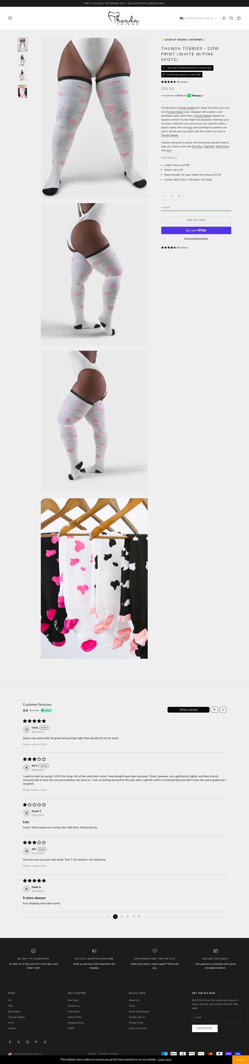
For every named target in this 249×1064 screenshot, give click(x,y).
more (168, 150)
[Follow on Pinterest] (36, 1042)
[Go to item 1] (22, 45)
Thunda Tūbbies (186, 107)
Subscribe (205, 1028)
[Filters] (214, 710)
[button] (169, 81)
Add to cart (196, 220)
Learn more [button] (164, 1059)
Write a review (189, 710)
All (9, 1000)
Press (132, 1005)
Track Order (74, 1011)
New (10, 1005)
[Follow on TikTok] (45, 1042)
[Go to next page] (140, 916)
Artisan (12, 1028)
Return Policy (75, 1017)
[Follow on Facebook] (10, 1042)
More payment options (196, 238)
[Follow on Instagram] (27, 1042)
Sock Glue (197, 146)
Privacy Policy (136, 1022)
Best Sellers (14, 1011)
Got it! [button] (240, 1059)
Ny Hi (11, 1022)
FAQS (71, 1028)
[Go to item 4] (22, 91)
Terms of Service (137, 1028)
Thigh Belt (209, 146)
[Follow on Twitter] (18, 1042)
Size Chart (73, 1000)
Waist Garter (222, 146)
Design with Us (137, 1017)
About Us (134, 1000)
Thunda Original (174, 111)
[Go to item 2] (22, 60)
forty (190, 127)
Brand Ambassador (139, 1011)
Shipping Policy (76, 1022)
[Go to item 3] (22, 75)
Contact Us (73, 1005)
